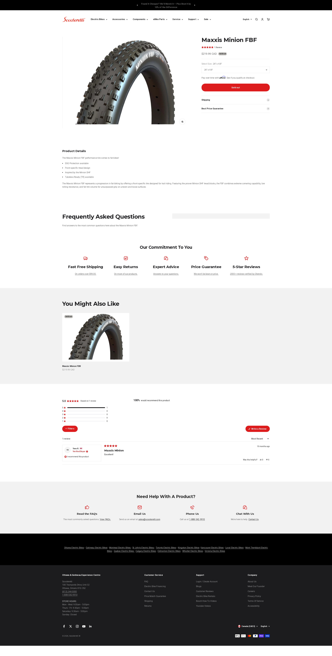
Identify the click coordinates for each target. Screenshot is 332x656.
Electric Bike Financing (155, 586)
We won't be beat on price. (206, 274)
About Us (252, 581)
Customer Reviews (204, 591)
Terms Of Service (256, 601)
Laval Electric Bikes (234, 547)
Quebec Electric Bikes (124, 551)
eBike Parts (159, 19)
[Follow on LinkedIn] (90, 626)
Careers (251, 591)
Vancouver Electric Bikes (212, 547)
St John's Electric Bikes (143, 547)
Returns (148, 606)
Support (192, 19)
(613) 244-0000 (69, 591)
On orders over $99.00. (85, 274)
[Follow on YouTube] (84, 626)
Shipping (148, 601)
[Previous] (137, 5)
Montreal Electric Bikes (120, 547)
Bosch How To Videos (206, 601)
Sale (206, 19)
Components (139, 19)
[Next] (194, 5)
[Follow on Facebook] (64, 626)
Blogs (198, 586)
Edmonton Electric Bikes (169, 551)
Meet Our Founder (256, 586)
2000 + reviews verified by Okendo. (246, 274)
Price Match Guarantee (155, 596)
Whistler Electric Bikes (192, 551)
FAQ (146, 581)
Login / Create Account (206, 581)
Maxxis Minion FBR (71, 366)
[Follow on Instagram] (77, 626)
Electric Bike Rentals (205, 596)
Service (176, 19)
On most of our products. (126, 274)
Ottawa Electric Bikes (74, 547)
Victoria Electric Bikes (215, 551)
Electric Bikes (98, 19)
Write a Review (260, 430)
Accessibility (254, 606)
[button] (85, 407)
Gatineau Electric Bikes (97, 547)
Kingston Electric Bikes (188, 547)
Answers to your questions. (166, 274)
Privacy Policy (254, 596)
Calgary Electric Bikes (146, 551)
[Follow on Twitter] (70, 626)
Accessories (118, 19)
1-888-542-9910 (69, 595)
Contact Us (149, 591)
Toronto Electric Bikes (166, 547)
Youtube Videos (203, 606)
